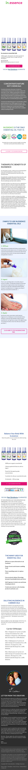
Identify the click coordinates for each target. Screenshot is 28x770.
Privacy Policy (4, 766)
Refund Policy (23, 766)
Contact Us (3, 768)
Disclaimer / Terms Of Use (13, 766)
